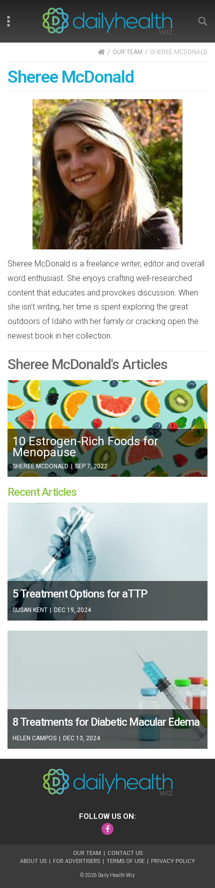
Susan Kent (30, 610)
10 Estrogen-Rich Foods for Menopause (85, 446)
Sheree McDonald (40, 466)
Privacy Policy (173, 861)
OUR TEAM (127, 52)
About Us (33, 861)
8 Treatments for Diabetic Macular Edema (106, 722)
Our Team (87, 853)
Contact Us (125, 853)
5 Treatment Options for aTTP (79, 593)
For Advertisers (76, 861)
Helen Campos (34, 738)
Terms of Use (125, 861)
